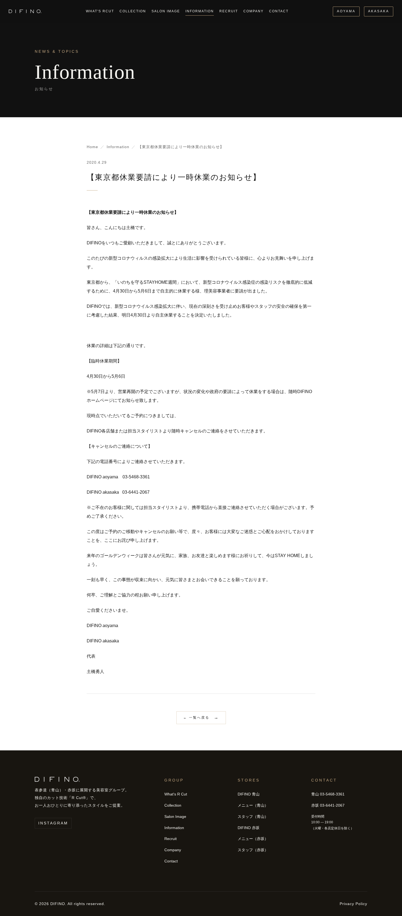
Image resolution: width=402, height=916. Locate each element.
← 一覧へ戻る (196, 717)
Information (199, 11)
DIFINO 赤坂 (249, 828)
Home (92, 147)
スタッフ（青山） (253, 816)
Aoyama (346, 11)
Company (253, 11)
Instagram (53, 823)
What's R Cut (175, 794)
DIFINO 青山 (249, 794)
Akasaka (378, 11)
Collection (133, 11)
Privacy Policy (353, 904)
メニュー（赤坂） (253, 838)
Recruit (228, 11)
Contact (279, 11)
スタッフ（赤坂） (253, 850)
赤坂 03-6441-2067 (328, 805)
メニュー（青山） (253, 805)
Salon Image (166, 11)
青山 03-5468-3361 (328, 794)
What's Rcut (100, 11)
